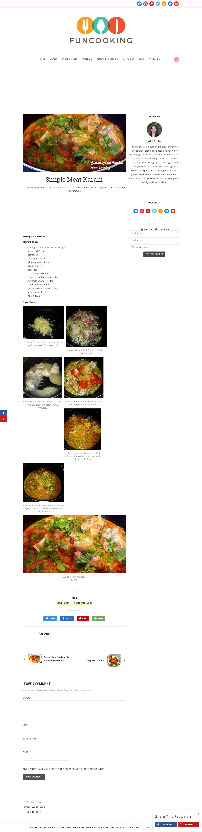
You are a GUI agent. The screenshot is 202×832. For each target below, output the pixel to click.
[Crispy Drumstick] (114, 660)
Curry (99, 187)
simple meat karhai (83, 603)
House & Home (69, 59)
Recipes (85, 59)
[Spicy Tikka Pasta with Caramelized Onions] (35, 658)
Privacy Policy (33, 802)
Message (27, 698)
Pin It (84, 618)
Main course (109, 187)
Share (69, 618)
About (53, 59)
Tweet (52, 618)
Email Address (30, 738)
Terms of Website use (33, 807)
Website (27, 752)
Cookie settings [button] (150, 827)
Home (42, 59)
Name (25, 725)
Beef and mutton (87, 187)
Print (100, 618)
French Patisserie (106, 59)
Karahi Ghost (63, 603)
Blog (141, 59)
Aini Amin (40, 187)
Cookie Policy (34, 812)
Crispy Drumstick (95, 660)
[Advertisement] (101, 89)
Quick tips (128, 59)
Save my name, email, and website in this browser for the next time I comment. (63, 769)
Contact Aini (156, 59)
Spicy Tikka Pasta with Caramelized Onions (56, 659)
